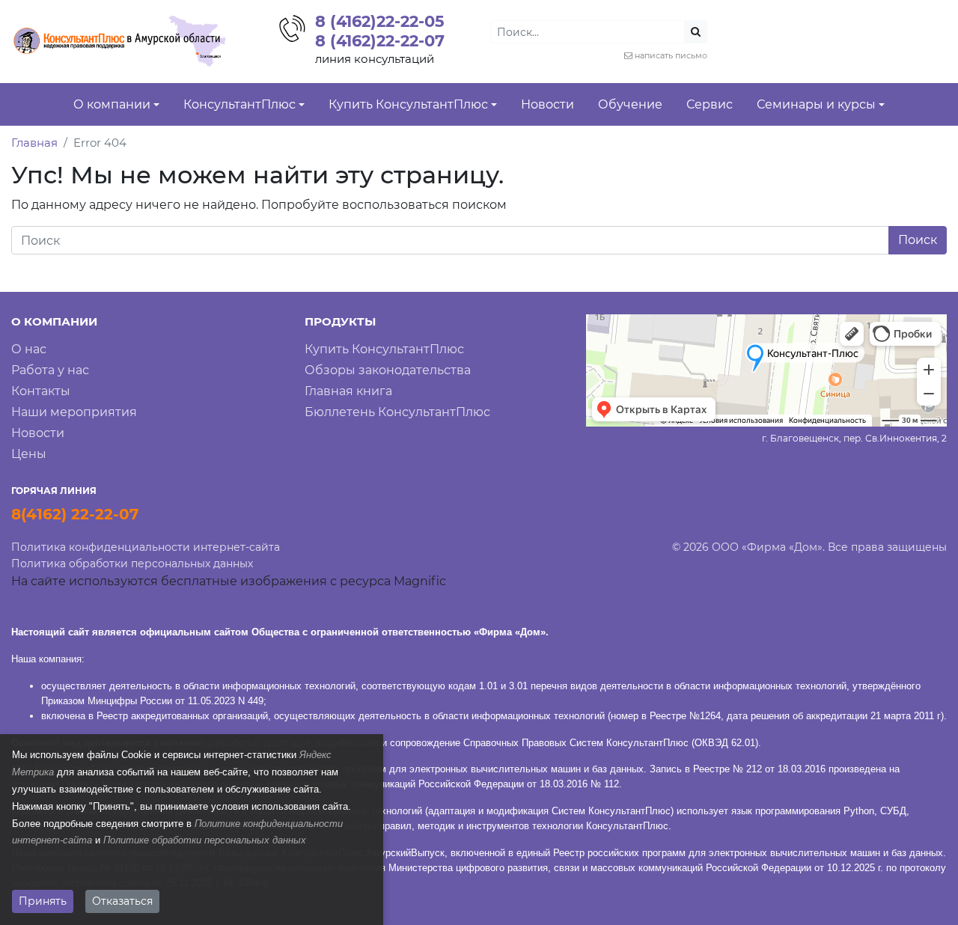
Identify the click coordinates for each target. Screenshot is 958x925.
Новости (37, 433)
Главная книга (348, 391)
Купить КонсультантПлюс (384, 349)
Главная (34, 142)
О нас (28, 349)
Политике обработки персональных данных (204, 840)
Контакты (40, 391)
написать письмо (671, 55)
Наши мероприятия (74, 412)
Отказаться (122, 901)
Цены (28, 454)
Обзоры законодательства (388, 370)
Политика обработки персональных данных (132, 563)
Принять (43, 901)
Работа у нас (50, 370)
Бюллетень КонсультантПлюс (397, 412)
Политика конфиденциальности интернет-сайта (145, 547)
